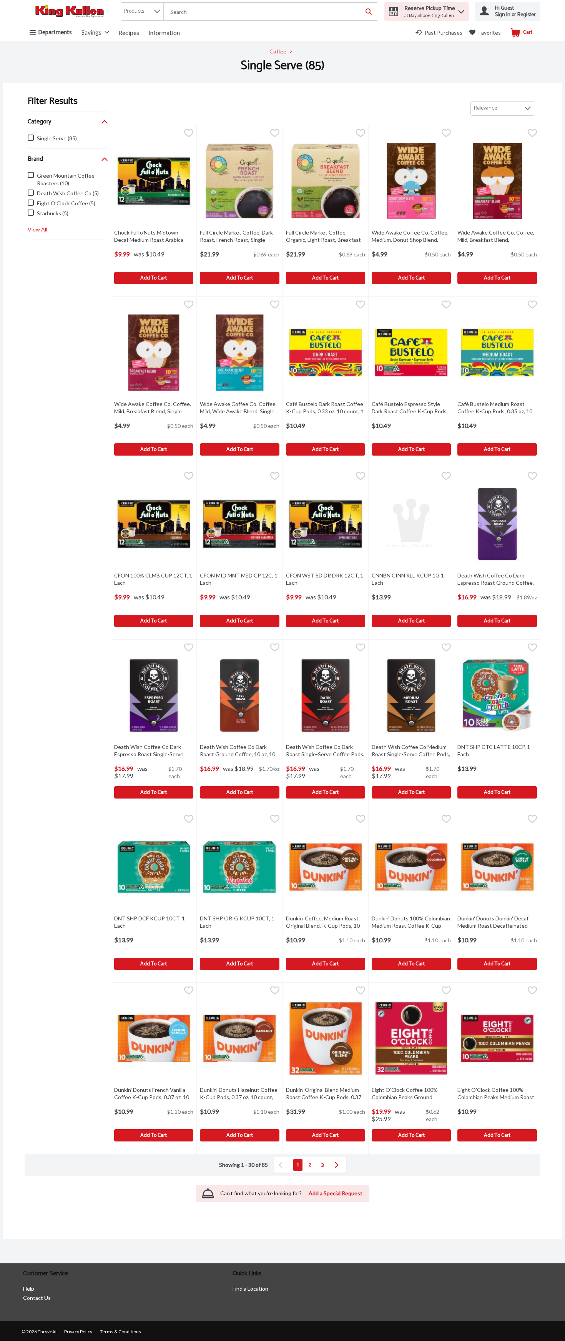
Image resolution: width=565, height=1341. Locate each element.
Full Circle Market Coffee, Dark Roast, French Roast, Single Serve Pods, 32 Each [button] (239, 239)
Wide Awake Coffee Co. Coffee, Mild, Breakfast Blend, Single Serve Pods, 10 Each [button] (153, 411)
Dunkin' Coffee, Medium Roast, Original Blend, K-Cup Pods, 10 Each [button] (323, 925)
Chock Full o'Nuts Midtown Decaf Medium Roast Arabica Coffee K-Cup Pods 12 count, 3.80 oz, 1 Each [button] (153, 243)
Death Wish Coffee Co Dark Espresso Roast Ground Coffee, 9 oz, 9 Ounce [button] (497, 582)
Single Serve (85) (282, 65)
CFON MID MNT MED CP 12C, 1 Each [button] (239, 579)
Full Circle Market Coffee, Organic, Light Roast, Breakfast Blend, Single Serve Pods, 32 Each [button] (323, 243)
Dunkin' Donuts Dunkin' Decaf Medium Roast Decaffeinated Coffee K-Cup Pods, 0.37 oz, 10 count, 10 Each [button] (497, 929)
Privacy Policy (78, 1331)
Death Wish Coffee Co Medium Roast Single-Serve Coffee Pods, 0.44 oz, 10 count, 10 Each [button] (411, 754)
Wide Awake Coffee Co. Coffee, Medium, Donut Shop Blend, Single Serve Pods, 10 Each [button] (411, 239)
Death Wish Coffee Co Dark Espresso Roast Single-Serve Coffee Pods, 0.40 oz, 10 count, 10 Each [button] (153, 758)
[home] (71, 11)
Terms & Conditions (120, 1331)
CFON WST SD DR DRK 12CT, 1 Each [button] (324, 579)
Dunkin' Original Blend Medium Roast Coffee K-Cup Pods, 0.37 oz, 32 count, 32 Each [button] (325, 1097)
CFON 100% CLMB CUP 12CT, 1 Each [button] (153, 579)
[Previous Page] (282, 1165)
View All (37, 229)
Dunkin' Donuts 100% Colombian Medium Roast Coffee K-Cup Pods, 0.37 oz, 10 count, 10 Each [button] (411, 925)
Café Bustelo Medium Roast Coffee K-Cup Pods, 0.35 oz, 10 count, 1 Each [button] (497, 411)
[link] (439, 32)
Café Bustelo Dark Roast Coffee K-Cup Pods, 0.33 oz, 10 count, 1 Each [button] (325, 411)
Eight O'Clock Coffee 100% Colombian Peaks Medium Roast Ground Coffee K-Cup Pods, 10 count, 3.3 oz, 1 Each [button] (497, 1100)
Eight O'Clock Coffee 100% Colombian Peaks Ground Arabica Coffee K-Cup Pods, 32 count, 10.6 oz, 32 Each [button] (411, 1100)
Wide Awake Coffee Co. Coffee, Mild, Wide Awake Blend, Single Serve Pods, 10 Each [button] (239, 411)
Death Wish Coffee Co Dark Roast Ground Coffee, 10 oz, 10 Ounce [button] (239, 754)
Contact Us (37, 1297)
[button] (461, 10)
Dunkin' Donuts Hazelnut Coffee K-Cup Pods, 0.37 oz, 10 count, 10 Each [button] (239, 1097)
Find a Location (250, 1288)
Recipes (128, 32)
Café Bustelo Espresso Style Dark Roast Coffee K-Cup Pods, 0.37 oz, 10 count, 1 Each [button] (411, 411)
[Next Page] (338, 1165)
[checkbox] (188, 134)
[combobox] (271, 12)
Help (28, 1288)
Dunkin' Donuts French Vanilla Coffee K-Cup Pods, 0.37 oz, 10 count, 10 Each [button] (153, 1097)
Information (164, 32)
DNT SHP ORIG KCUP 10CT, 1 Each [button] (237, 922)
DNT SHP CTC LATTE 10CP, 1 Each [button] (494, 750)
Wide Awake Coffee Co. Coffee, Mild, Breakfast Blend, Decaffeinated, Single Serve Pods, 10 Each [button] (497, 243)
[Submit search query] (368, 11)
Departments (55, 32)
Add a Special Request (335, 1193)
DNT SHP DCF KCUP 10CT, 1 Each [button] (151, 922)
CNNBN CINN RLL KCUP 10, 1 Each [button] (409, 579)
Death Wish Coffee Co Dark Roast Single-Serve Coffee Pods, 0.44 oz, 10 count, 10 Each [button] (325, 754)
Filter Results (53, 101)
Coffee (277, 51)
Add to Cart (153, 278)
